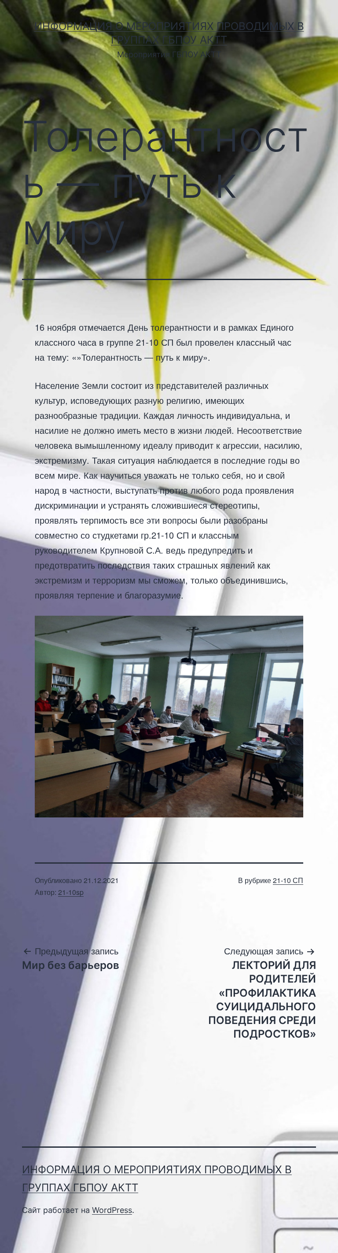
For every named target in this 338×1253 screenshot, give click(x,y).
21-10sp (71, 892)
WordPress (112, 1210)
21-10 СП (288, 880)
